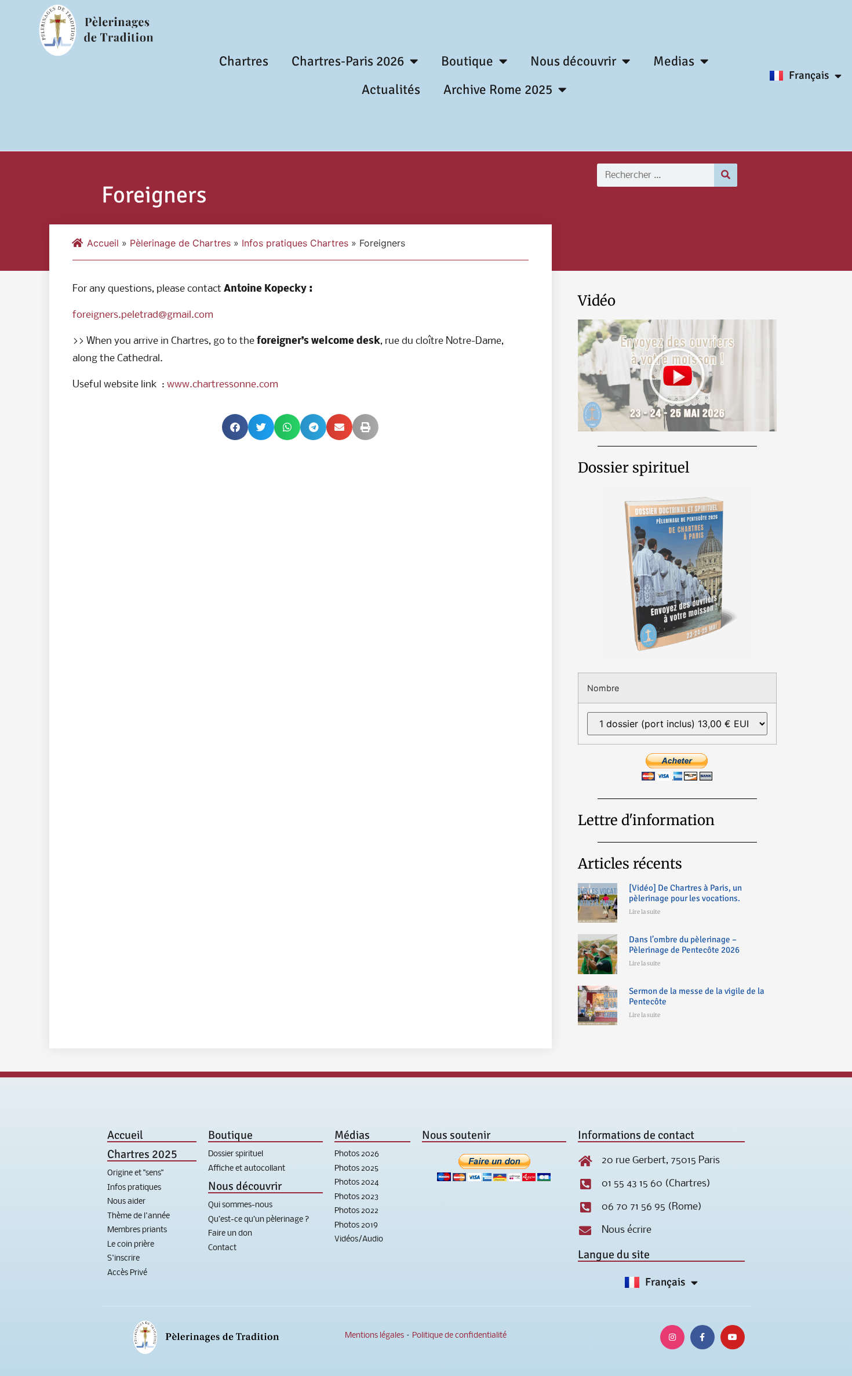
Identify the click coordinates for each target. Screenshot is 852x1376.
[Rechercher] (725, 175)
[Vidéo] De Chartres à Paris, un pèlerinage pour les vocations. (685, 893)
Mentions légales (374, 1335)
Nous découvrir (573, 61)
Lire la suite (644, 912)
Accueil (103, 243)
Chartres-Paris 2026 (348, 61)
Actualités (391, 89)
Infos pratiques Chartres (295, 243)
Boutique (467, 61)
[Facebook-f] (702, 1337)
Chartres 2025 (142, 1154)
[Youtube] (732, 1337)
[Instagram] (672, 1337)
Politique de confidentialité (459, 1335)
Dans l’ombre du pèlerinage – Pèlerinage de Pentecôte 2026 (684, 944)
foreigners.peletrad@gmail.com (142, 315)
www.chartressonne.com (222, 384)
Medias (673, 61)
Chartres (243, 61)
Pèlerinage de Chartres (180, 243)
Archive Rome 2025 (497, 89)
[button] (235, 427)
